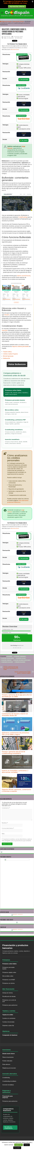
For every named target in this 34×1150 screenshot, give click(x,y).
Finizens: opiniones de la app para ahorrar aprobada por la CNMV (10, 667)
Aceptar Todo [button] (18, 1144)
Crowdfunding (22, 217)
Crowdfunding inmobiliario (9, 1081)
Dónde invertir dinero (8, 1053)
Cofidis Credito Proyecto (10, 354)
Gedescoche (6, 358)
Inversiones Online (18, 21)
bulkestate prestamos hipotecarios (22, 660)
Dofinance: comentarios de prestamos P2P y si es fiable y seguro (15, 733)
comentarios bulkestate (7, 662)
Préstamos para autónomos (9, 1005)
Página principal (6, 21)
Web (3, 833)
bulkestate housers (21, 658)
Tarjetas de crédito (7, 1014)
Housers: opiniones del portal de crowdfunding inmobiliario (13, 752)
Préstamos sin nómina (8, 983)
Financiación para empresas (7, 1096)
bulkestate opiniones (6, 660)
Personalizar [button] (17, 1147)
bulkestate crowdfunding (8, 658)
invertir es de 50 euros (23, 275)
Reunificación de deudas (9, 996)
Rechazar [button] (27, 1144)
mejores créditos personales (20, 346)
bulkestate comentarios (20, 656)
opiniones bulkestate (20, 662)
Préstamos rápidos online (9, 972)
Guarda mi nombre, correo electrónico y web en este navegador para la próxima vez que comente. (17, 839)
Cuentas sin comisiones (8, 1018)
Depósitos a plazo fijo (8, 1025)
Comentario (6, 808)
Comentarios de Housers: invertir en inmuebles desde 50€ (15, 714)
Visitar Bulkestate (17, 364)
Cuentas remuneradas (8, 1022)
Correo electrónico (8, 828)
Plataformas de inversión (9, 1068)
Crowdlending (6, 1077)
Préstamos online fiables (9, 963)
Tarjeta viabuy (7, 351)
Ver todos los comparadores (8, 1127)
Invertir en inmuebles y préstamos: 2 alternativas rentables (15, 771)
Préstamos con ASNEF (8, 979)
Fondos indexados (7, 1060)
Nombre (5, 823)
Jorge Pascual (6, 36)
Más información (15, 49)
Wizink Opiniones (8, 356)
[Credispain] (17, 13)
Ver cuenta (24, 140)
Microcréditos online (7, 976)
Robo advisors (6, 1064)
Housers (6, 315)
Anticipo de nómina (7, 993)
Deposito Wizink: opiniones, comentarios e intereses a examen (16, 790)
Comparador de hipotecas (9, 1035)
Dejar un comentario (9, 38)
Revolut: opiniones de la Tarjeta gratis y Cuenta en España (23, 672)
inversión (4, 330)
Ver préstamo (24, 79)
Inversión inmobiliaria (8, 1084)
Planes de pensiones (8, 1057)
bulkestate (9, 656)
